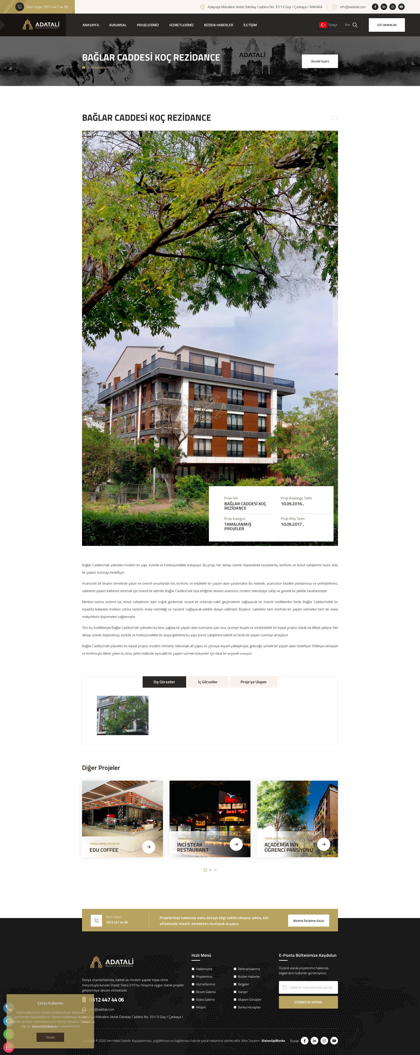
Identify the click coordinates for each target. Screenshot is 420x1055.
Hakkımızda (204, 968)
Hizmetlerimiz (205, 984)
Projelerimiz (204, 976)
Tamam (50, 1037)
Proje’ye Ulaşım (253, 682)
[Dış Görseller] (123, 715)
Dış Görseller (164, 682)
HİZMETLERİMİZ (181, 25)
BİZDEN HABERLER (218, 25)
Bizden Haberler (249, 976)
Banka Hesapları (249, 1007)
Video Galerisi (205, 999)
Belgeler (243, 984)
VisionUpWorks (273, 1040)
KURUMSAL (118, 25)
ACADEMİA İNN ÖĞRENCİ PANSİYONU (288, 847)
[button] (205, 870)
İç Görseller (208, 682)
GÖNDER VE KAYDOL (308, 1002)
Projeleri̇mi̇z (99, 67)
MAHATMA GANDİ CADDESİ (372, 847)
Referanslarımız (249, 968)
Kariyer (243, 991)
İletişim (201, 1007)
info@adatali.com (353, 7)
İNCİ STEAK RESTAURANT (193, 847)
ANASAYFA (90, 25)
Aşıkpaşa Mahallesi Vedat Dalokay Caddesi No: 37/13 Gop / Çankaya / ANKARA (265, 7)
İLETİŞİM (250, 25)
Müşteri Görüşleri (249, 999)
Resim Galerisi (206, 991)
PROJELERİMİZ (148, 25)
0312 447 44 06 (56, 7)
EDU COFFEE (103, 850)
